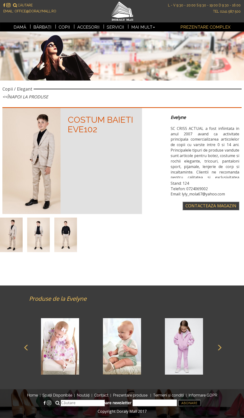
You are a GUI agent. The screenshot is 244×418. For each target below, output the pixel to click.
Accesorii (88, 27)
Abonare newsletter (114, 402)
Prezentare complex (205, 27)
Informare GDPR (202, 395)
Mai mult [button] (141, 27)
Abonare (189, 403)
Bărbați (42, 27)
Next (218, 347)
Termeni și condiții (168, 395)
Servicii (115, 27)
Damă (20, 27)
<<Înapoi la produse (25, 97)
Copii (64, 27)
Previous (25, 347)
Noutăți (83, 395)
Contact (101, 395)
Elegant (24, 89)
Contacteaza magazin (210, 206)
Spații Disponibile (57, 395)
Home (32, 395)
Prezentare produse (130, 395)
